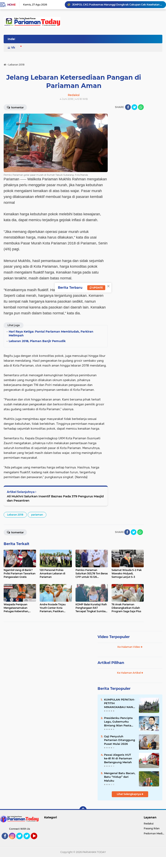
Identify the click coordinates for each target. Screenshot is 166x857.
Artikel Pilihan (111, 662)
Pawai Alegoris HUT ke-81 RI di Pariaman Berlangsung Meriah (118, 758)
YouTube (37, 841)
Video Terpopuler (114, 637)
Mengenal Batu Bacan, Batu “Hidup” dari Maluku (119, 776)
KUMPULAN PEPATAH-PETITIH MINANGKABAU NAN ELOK (119, 703)
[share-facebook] (128, 107)
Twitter (21, 841)
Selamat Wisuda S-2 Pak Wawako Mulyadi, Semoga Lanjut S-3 (110, 4)
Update (97, 287)
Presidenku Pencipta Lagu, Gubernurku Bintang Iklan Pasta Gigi (118, 721)
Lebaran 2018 (15, 514)
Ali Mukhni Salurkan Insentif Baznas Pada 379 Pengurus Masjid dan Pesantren (55, 498)
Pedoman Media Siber (155, 833)
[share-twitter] (134, 107)
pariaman (37, 514)
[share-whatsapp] (141, 107)
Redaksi (148, 823)
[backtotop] (83, 810)
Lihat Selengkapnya (129, 794)
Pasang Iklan (152, 828)
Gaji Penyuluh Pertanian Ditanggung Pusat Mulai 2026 (119, 740)
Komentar (17, 532)
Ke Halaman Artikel (129, 672)
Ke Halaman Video (129, 646)
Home (11, 4)
